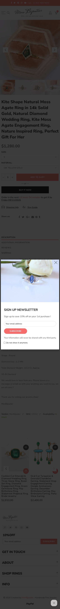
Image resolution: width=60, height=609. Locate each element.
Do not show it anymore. (17, 343)
